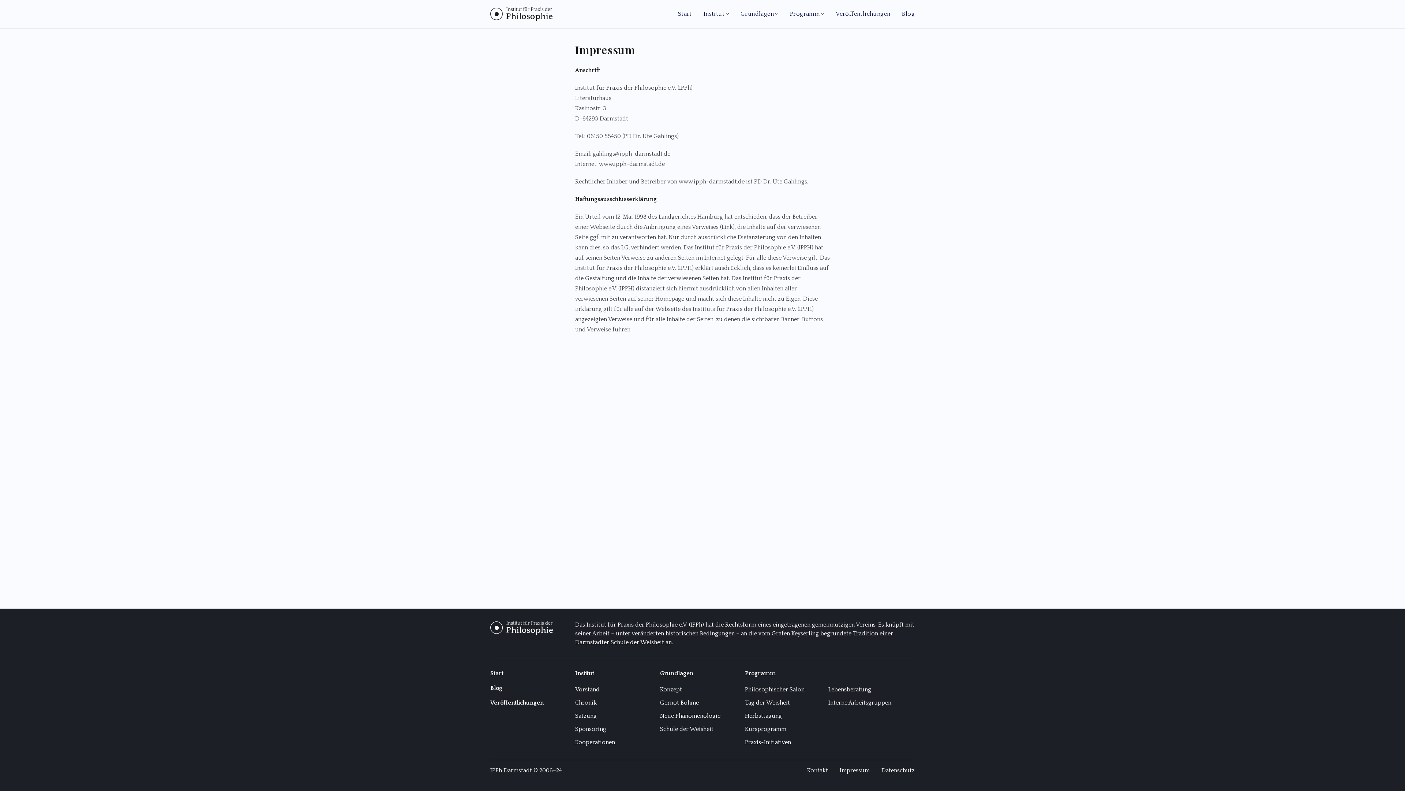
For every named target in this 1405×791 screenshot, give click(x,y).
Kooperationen (595, 742)
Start (685, 14)
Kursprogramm (765, 729)
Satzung (586, 716)
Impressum (855, 770)
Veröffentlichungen (863, 14)
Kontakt (817, 770)
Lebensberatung (849, 689)
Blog (908, 14)
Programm (805, 14)
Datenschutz (898, 770)
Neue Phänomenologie (690, 716)
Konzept (671, 689)
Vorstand (587, 689)
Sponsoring (590, 729)
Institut (714, 14)
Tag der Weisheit (767, 702)
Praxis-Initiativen (768, 742)
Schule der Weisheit (686, 729)
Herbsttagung (763, 716)
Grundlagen (757, 14)
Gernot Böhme (679, 702)
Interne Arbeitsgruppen (859, 702)
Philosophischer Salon (775, 689)
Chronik (586, 702)
